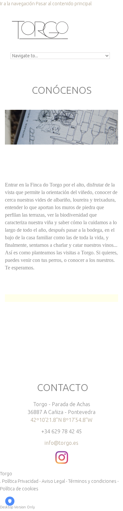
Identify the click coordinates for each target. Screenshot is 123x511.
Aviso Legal (53, 481)
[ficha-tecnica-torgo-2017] (5, 335)
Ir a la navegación (17, 3)
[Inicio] (40, 22)
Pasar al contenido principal (64, 3)
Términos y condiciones (92, 481)
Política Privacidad (20, 481)
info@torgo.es (61, 443)
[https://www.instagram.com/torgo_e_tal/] (62, 454)
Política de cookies (19, 488)
